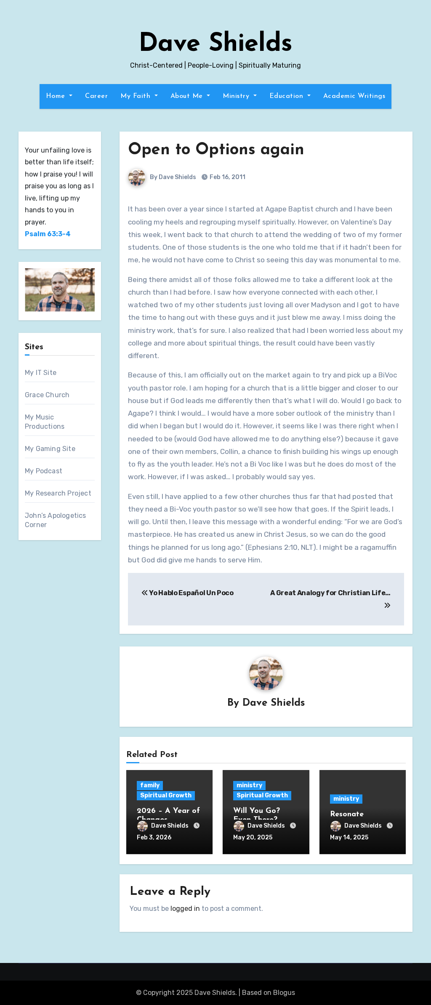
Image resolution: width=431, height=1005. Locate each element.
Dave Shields (215, 44)
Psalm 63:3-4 (48, 234)
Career (96, 96)
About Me (187, 96)
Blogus (284, 993)
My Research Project (58, 493)
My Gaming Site (50, 449)
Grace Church (47, 395)
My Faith (136, 96)
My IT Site (40, 373)
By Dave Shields (172, 177)
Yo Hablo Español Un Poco (191, 593)
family (150, 785)
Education (287, 96)
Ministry (237, 96)
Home (57, 96)
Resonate (347, 814)
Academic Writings (354, 96)
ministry (249, 785)
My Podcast (43, 471)
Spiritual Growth (166, 795)
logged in (185, 909)
